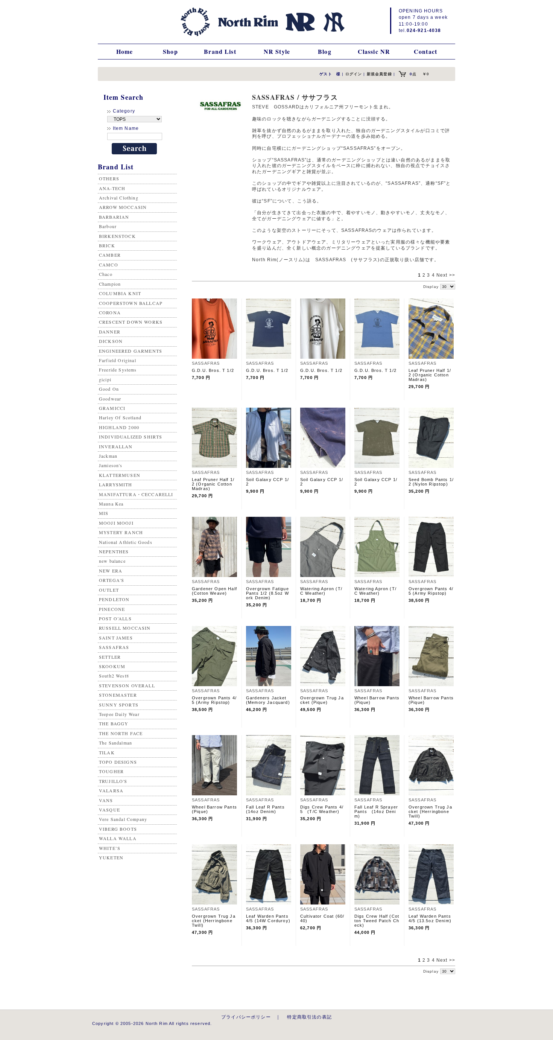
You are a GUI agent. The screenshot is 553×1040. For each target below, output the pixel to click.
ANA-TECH (112, 188)
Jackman (108, 456)
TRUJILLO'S (113, 781)
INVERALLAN (116, 446)
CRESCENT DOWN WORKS (131, 322)
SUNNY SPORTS (118, 705)
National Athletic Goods (125, 542)
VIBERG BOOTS (118, 829)
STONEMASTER (118, 695)
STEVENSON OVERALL (127, 685)
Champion (110, 284)
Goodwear (110, 399)
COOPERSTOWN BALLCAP (131, 303)
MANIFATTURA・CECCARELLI (136, 494)
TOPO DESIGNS (118, 762)
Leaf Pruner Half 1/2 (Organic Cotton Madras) (430, 375)
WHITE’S (109, 848)
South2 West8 (114, 676)
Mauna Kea (111, 504)
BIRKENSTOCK (117, 236)
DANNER (109, 332)
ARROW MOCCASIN (123, 207)
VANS (106, 800)
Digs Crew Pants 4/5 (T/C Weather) (321, 809)
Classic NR (374, 51)
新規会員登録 (379, 74)
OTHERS (109, 178)
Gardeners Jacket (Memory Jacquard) (268, 700)
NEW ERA (110, 571)
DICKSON (111, 341)
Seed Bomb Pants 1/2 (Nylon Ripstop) (431, 481)
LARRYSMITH (115, 484)
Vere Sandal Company (123, 819)
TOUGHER (111, 771)
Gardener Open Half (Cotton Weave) (217, 590)
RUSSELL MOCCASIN (125, 628)
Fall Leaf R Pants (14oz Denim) (267, 809)
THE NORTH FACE (121, 733)
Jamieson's (111, 465)
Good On (109, 389)
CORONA (110, 312)
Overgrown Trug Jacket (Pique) (322, 700)
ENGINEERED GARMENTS (130, 351)
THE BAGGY (113, 723)
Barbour (108, 226)
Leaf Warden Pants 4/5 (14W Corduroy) (268, 918)
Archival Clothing (118, 198)
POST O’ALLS (115, 618)
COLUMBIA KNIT (120, 293)
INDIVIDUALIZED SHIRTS (130, 437)
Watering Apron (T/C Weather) (321, 590)
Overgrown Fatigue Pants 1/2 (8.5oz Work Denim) (267, 593)
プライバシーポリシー (246, 1016)
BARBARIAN (114, 217)
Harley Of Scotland (120, 417)
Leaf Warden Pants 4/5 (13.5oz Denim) (430, 918)
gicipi (105, 379)
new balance (112, 561)
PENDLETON (114, 599)
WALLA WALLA (118, 838)
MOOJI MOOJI (116, 523)
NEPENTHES (114, 551)
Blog (324, 51)
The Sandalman (115, 743)
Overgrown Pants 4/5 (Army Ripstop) (431, 590)
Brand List (220, 51)
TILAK (107, 752)
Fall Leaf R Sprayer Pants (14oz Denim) (376, 811)
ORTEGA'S (111, 580)
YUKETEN (111, 857)
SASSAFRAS (114, 647)
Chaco (105, 274)
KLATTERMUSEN (119, 475)
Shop (170, 51)
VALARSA (111, 790)
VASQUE (109, 810)
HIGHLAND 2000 (119, 427)
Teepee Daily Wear (119, 714)
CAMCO (108, 265)
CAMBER (110, 255)
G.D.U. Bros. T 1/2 (213, 370)
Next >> (445, 275)
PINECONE (112, 609)
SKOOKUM (112, 666)
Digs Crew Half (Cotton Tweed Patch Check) (376, 920)
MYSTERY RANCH (121, 532)
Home (124, 51)
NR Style (277, 51)
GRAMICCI (112, 408)
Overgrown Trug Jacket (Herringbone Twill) (430, 811)
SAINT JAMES (116, 638)
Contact (425, 51)
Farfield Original (117, 360)
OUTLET (109, 590)
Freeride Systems (118, 370)
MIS (103, 513)
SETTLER (110, 657)
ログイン (353, 74)
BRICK (107, 245)
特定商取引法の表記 (309, 1016)
